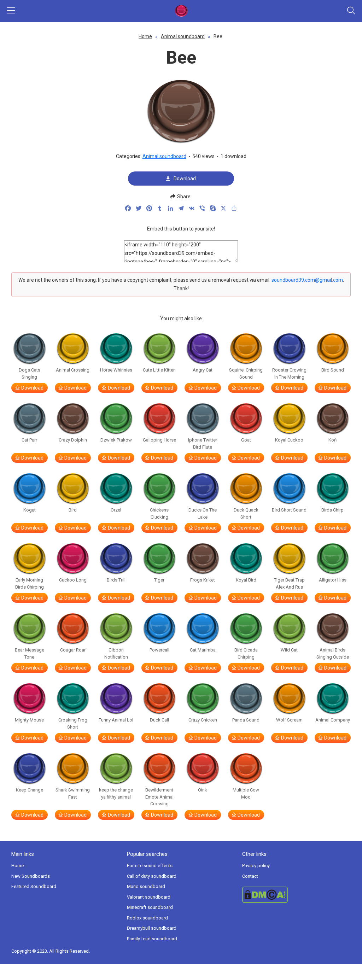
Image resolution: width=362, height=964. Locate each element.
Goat (246, 440)
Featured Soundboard (33, 886)
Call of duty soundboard (151, 876)
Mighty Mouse (29, 720)
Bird (73, 510)
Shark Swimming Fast (73, 793)
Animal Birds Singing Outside (332, 653)
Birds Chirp (332, 510)
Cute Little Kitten (159, 370)
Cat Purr (29, 440)
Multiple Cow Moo (246, 793)
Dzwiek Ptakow (116, 440)
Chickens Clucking (159, 513)
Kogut (29, 510)
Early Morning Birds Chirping (29, 583)
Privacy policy (256, 865)
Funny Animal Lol (116, 720)
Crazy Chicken (202, 720)
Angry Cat (202, 370)
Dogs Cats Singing (29, 373)
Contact (250, 876)
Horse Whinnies (116, 370)
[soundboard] (181, 11)
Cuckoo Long (73, 580)
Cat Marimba (203, 650)
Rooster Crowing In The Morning (289, 373)
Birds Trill (116, 580)
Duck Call (159, 720)
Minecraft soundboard (150, 907)
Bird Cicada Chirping (246, 653)
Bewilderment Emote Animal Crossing (159, 796)
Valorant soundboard (148, 897)
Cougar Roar (73, 650)
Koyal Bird (246, 580)
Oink (202, 790)
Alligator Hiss (332, 580)
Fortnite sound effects (150, 865)
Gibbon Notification (116, 653)
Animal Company (332, 720)
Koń (332, 440)
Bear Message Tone (29, 653)
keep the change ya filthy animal (116, 793)
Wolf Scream (289, 720)
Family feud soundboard (152, 938)
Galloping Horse (159, 440)
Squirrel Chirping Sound (246, 373)
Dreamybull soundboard (151, 928)
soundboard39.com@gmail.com (307, 280)
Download (185, 178)
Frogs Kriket (202, 580)
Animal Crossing (72, 370)
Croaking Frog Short (72, 723)
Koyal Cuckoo (289, 440)
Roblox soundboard (147, 918)
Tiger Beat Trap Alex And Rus (289, 583)
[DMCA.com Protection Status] (296, 895)
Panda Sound (245, 720)
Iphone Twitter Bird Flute (202, 443)
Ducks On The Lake (202, 513)
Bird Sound (332, 370)
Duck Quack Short (246, 513)
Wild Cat (289, 650)
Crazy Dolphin (73, 440)
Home (145, 36)
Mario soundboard (146, 886)
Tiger (159, 580)
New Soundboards (30, 876)
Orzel (116, 510)
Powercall (159, 650)
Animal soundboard (183, 36)
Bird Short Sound (289, 510)
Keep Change (29, 790)
